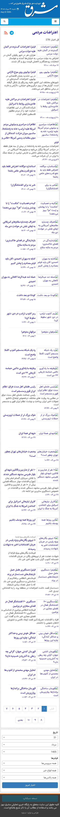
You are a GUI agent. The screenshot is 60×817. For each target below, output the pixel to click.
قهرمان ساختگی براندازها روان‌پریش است (23, 690)
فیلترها (54, 758)
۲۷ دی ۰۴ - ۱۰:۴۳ (51, 460)
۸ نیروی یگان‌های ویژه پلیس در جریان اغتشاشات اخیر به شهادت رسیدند (19, 544)
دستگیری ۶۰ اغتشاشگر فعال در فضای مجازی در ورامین (20, 603)
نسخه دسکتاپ (30, 798)
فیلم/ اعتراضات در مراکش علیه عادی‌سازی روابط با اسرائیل (20, 101)
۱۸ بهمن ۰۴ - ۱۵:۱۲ (28, 230)
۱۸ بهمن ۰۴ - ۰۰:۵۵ (28, 249)
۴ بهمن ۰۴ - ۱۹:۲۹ (29, 377)
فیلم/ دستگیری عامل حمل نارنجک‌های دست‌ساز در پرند (21, 572)
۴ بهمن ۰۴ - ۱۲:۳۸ (28, 419)
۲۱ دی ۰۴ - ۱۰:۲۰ (52, 563)
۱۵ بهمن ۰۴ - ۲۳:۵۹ (28, 299)
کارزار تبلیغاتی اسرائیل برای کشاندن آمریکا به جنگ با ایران (21, 503)
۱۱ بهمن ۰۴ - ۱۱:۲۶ (29, 322)
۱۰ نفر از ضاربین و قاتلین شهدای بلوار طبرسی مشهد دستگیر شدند (19, 472)
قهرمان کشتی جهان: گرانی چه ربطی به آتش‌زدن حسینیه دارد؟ (20, 653)
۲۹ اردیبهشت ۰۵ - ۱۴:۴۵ (49, 92)
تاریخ (55, 732)
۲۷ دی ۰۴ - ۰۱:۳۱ (51, 494)
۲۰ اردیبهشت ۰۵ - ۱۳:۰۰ (49, 117)
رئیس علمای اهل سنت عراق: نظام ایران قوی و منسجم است (19, 388)
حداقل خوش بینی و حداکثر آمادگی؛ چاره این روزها (22, 635)
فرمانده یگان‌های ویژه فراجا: (25, 537)
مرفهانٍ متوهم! (28, 332)
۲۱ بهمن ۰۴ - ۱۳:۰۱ (28, 189)
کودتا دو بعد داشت (26, 295)
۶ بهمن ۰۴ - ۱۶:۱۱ (29, 336)
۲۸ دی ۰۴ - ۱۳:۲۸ (29, 437)
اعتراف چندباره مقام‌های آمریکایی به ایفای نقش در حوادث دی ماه (19, 224)
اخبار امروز (30, 785)
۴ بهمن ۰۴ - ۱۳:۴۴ (51, 408)
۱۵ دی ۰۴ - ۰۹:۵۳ (29, 660)
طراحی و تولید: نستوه (30, 812)
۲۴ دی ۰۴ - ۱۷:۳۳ (28, 510)
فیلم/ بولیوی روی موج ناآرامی (21, 72)
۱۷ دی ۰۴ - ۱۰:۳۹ (51, 626)
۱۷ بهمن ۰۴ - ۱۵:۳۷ (28, 285)
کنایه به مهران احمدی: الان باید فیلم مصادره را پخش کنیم (20, 261)
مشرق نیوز (34, 8)
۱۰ (29, 720)
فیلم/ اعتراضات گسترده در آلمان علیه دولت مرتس (20, 49)
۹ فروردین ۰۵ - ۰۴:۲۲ (50, 159)
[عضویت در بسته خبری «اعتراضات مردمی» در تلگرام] (11, 33)
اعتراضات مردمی (45, 32)
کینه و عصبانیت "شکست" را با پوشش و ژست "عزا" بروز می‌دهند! (19, 205)
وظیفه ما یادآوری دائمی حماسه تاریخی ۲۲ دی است (21, 370)
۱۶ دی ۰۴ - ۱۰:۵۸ (29, 641)
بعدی (20, 720)
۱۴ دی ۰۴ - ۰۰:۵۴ (29, 697)
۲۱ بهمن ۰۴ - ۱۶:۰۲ (28, 175)
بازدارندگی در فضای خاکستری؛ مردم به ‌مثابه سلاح (20, 242)
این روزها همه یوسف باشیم (22, 520)
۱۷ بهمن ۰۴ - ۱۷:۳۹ (28, 267)
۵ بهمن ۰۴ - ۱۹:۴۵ (29, 358)
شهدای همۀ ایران (27, 433)
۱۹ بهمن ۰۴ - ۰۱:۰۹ (28, 211)
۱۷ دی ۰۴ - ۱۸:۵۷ (51, 594)
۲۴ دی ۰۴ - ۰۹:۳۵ (28, 524)
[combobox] (30, 737)
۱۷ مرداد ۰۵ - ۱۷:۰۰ (51, 65)
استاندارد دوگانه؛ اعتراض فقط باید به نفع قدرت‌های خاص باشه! (19, 168)
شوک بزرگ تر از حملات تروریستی (19, 415)
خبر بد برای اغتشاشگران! (23, 185)
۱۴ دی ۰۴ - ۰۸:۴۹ (29, 678)
